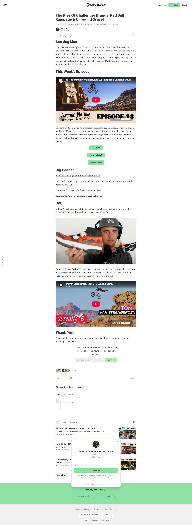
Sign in (185, 5)
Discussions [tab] (72, 422)
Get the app (106, 515)
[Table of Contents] (2, 262)
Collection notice (111, 509)
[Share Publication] (164, 5)
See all (60, 475)
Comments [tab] (61, 394)
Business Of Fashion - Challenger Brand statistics (79, 196)
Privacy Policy (112, 478)
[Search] (160, 5)
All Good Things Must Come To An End (75, 428)
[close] (117, 441)
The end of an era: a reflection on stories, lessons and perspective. (81, 431)
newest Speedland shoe (96, 209)
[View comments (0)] (65, 35)
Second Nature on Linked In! (78, 50)
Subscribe (174, 5)
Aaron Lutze (65, 28)
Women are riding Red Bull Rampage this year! (78, 175)
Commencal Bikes (64, 190)
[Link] (52, 41)
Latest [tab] (64, 422)
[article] (96, 433)
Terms (101, 509)
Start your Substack (90, 515)
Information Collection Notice (95, 478)
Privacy (95, 509)
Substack (85, 520)
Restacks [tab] (70, 394)
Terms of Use (106, 476)
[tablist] (65, 394)
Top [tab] (58, 422)
